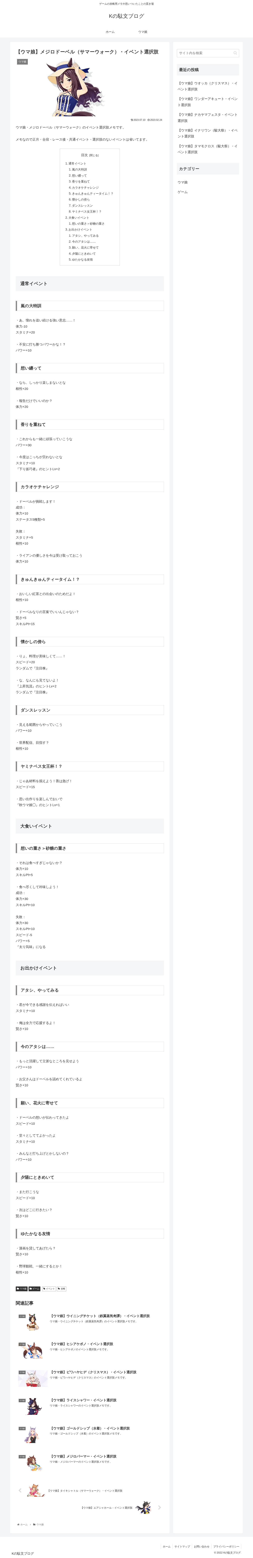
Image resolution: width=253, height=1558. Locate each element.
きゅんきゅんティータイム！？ (93, 193)
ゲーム (36, 1288)
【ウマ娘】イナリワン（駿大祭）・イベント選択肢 (208, 133)
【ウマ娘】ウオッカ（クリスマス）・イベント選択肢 (208, 86)
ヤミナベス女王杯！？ (87, 211)
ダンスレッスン (82, 205)
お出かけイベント (80, 229)
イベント (50, 1288)
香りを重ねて (81, 181)
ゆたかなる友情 (82, 259)
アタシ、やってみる (85, 235)
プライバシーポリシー (226, 1546)
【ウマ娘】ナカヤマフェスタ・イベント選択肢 (208, 118)
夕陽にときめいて (84, 253)
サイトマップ (182, 1546)
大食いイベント (79, 217)
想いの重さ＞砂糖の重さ (88, 223)
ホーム (167, 1546)
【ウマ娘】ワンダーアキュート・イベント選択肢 (208, 102)
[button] (235, 53)
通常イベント (77, 163)
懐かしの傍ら (81, 199)
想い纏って (79, 175)
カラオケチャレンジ (85, 187)
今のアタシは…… (84, 241)
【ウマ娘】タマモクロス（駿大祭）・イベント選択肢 (208, 149)
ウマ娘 (23, 1288)
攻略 (63, 1288)
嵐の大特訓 (79, 169)
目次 (84, 155)
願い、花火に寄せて (85, 247)
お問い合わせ (201, 1546)
